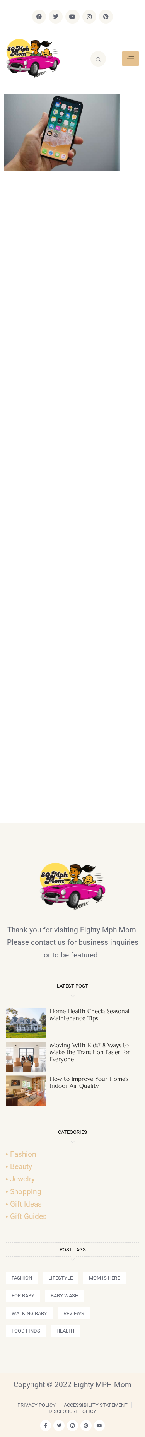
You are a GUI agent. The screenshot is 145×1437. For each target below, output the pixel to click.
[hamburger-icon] (130, 58)
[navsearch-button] (98, 59)
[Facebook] (39, 17)
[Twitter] (56, 17)
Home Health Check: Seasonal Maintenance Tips (90, 1014)
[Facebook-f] (45, 1425)
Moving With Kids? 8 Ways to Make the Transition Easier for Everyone (90, 1052)
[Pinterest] (106, 17)
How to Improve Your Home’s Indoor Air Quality (89, 1082)
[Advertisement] (72, 500)
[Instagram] (89, 17)
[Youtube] (72, 17)
